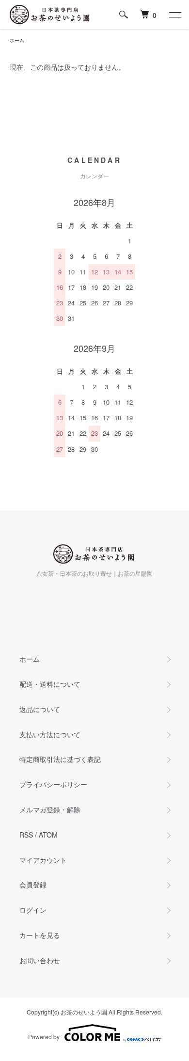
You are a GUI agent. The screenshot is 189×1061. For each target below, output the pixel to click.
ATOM (48, 834)
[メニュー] (174, 14)
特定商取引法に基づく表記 (60, 759)
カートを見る (39, 935)
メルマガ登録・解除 (49, 809)
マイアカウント (43, 860)
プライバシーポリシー (53, 784)
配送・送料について (49, 684)
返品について (39, 709)
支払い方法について (49, 734)
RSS (26, 834)
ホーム (17, 40)
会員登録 (33, 884)
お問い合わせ (39, 960)
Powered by (44, 1036)
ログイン (33, 910)
